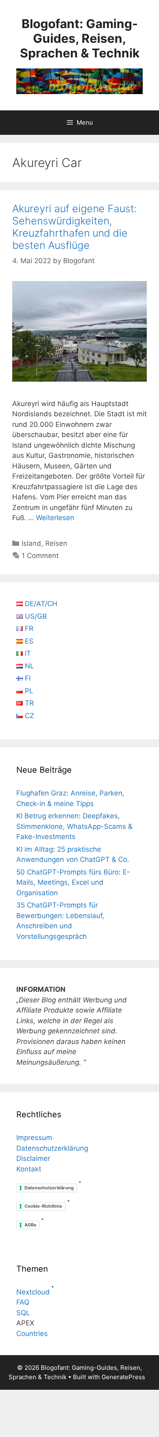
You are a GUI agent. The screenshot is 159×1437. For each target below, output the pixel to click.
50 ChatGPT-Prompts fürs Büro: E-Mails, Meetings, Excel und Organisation (73, 882)
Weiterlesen (55, 518)
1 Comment (40, 556)
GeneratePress (123, 1377)
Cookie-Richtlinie (43, 1206)
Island (31, 543)
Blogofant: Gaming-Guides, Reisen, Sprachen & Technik (79, 38)
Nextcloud (33, 1292)
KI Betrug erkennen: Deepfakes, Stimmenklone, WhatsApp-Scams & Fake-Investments (74, 826)
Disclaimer (33, 1158)
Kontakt (28, 1169)
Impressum (34, 1138)
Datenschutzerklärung (52, 1148)
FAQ (22, 1302)
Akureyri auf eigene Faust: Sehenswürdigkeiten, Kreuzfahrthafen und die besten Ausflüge (74, 226)
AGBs (30, 1225)
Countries (32, 1333)
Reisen (56, 543)
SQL (23, 1313)
